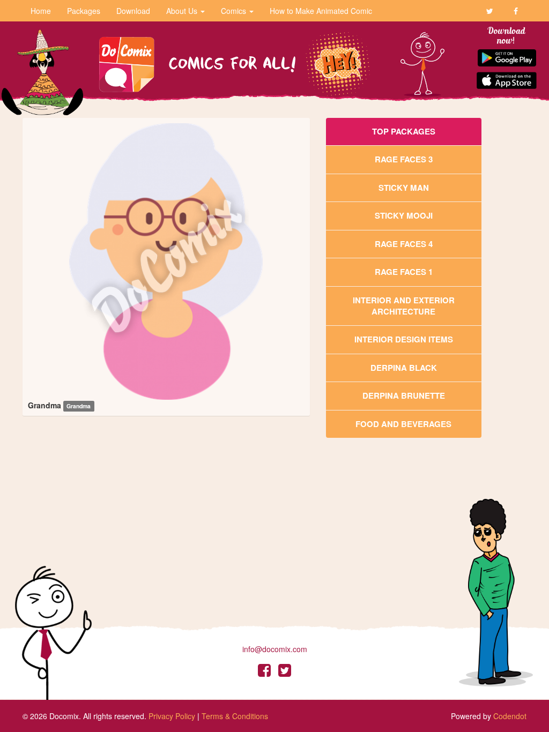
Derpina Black (403, 368)
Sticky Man (404, 187)
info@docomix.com (274, 649)
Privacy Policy (172, 716)
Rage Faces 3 (404, 159)
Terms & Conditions (235, 716)
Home (41, 10)
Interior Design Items (403, 339)
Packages (83, 10)
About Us (182, 10)
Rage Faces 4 (404, 244)
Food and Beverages (403, 424)
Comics (234, 10)
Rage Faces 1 (404, 272)
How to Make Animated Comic (321, 10)
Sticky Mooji (404, 215)
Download (133, 10)
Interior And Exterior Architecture (404, 305)
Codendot (509, 716)
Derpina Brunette (403, 395)
